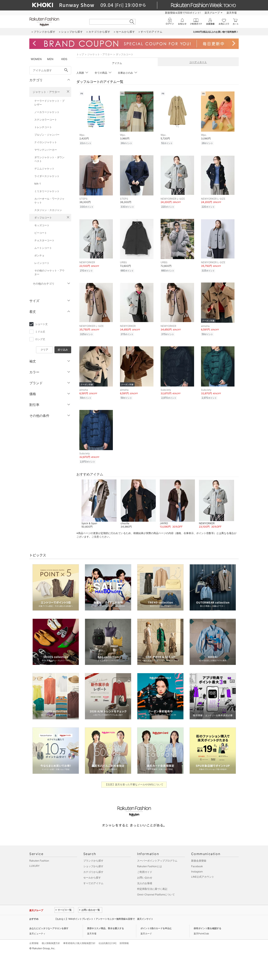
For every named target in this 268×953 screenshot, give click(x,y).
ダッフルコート (43, 217)
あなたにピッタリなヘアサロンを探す (48, 928)
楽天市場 (232, 12)
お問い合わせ (144, 877)
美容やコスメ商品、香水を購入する (105, 928)
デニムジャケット (44, 168)
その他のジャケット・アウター (49, 272)
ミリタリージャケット (46, 191)
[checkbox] (50, 324)
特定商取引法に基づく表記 (152, 888)
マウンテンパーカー (45, 149)
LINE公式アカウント (202, 876)
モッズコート (41, 225)
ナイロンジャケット (45, 142)
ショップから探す (93, 866)
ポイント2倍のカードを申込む (156, 928)
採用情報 (124, 943)
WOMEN (36, 59)
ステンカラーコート (45, 119)
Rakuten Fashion (39, 860)
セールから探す (92, 877)
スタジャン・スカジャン (48, 210)
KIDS (64, 59)
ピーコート (40, 232)
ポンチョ (39, 255)
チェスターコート (44, 240)
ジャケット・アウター (46, 92)
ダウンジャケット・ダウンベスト (49, 159)
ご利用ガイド (144, 871)
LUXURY (34, 865)
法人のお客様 (144, 883)
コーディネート (198, 62)
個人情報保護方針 (51, 943)
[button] (99, 504)
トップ (80, 54)
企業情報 (34, 943)
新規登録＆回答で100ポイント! (182, 12)
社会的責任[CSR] (107, 943)
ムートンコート (43, 247)
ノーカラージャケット (46, 112)
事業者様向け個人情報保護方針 (79, 943)
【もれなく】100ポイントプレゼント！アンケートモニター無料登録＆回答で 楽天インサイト (103, 918)
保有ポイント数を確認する (207, 928)
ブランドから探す (93, 860)
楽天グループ (212, 12)
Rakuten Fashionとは (149, 866)
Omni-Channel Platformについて (156, 894)
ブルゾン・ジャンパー (46, 134)
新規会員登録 (198, 860)
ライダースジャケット (46, 176)
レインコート (41, 263)
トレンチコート (43, 127)
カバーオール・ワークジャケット (49, 200)
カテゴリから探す (93, 871)
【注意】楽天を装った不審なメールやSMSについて (134, 784)
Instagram (197, 871)
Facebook (197, 866)
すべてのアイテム (93, 883)
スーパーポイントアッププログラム (157, 860)
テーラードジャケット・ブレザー (49, 102)
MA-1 (37, 183)
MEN (50, 59)
